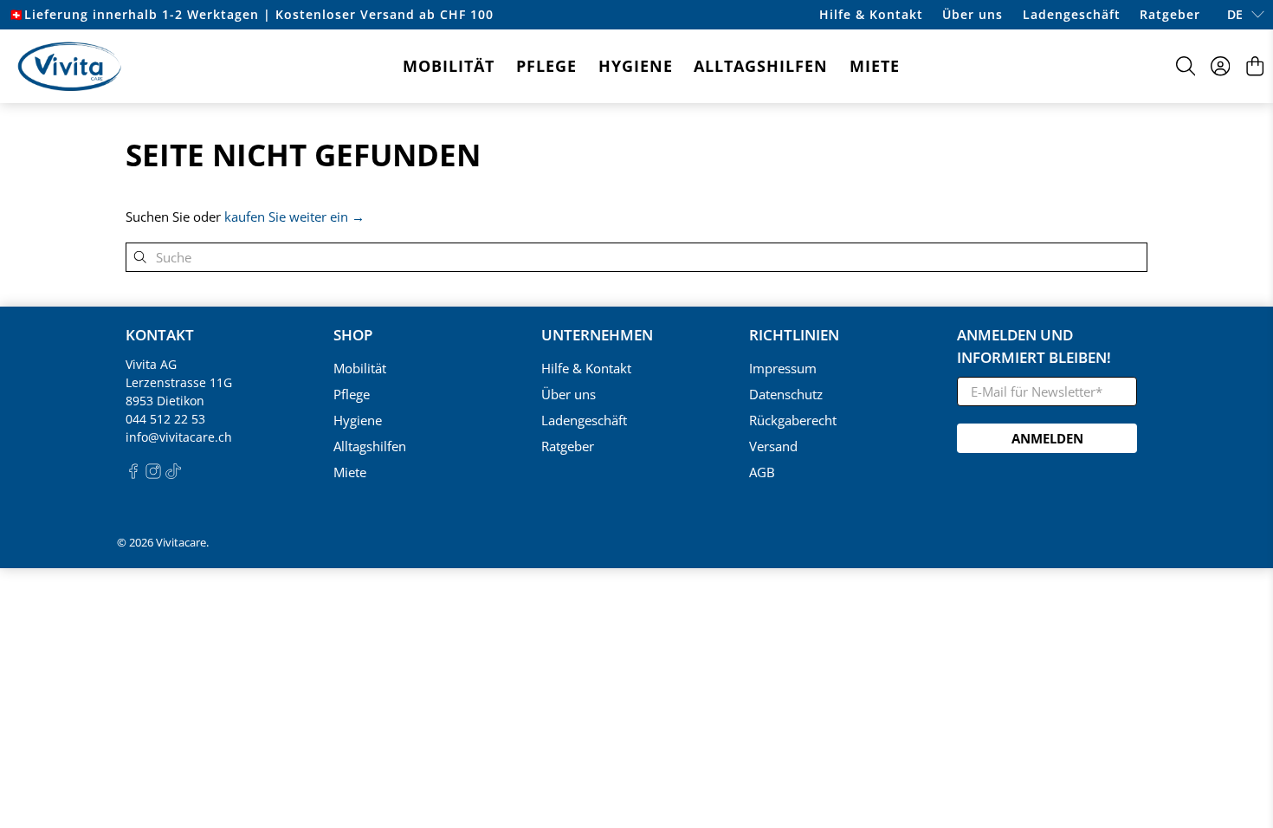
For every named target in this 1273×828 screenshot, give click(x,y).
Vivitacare (181, 542)
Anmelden (1047, 438)
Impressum (783, 368)
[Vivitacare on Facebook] (133, 474)
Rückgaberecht (793, 420)
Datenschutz (786, 394)
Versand (773, 446)
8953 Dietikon (165, 400)
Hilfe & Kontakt (871, 14)
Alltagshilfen (761, 65)
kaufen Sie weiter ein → (294, 216)
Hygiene (635, 65)
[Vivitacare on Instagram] (153, 474)
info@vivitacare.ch (179, 437)
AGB (762, 472)
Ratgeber (1170, 14)
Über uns (972, 14)
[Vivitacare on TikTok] (173, 474)
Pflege (546, 65)
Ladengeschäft (1072, 14)
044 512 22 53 (165, 419)
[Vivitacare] (69, 66)
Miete (875, 65)
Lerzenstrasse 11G (179, 382)
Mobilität (448, 65)
